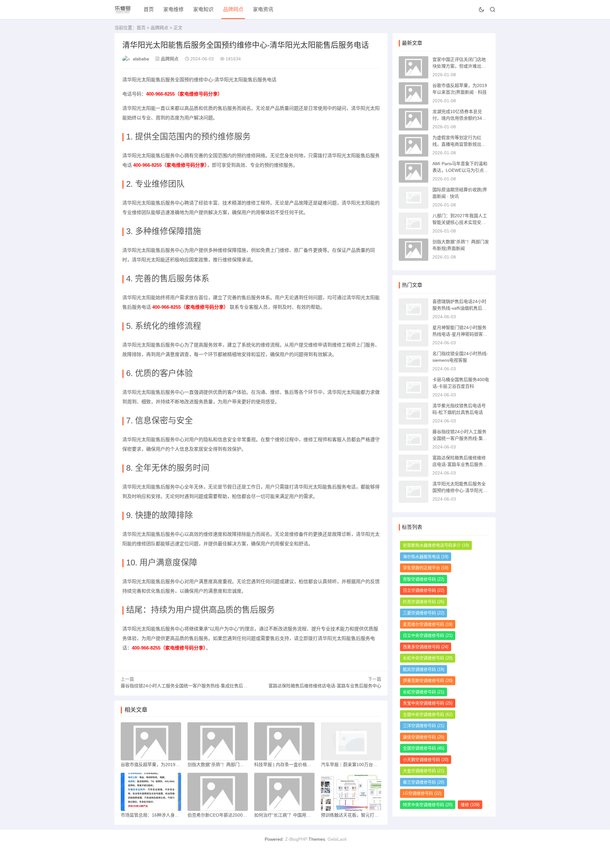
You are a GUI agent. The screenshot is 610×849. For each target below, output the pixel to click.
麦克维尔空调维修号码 (427, 624)
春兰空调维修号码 (423, 782)
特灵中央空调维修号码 (427, 804)
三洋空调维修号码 (423, 725)
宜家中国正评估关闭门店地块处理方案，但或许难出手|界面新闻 (459, 66)
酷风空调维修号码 (423, 669)
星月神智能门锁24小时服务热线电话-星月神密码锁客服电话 (459, 334)
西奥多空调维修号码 (425, 646)
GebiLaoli (337, 839)
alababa (141, 58)
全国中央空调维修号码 (427, 714)
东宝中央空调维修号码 (427, 703)
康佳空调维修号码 (423, 737)
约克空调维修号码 (423, 601)
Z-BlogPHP (296, 839)
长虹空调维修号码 (423, 692)
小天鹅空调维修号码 (425, 759)
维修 (470, 804)
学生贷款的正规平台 (425, 567)
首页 (149, 9)
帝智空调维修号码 (423, 579)
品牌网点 (233, 9)
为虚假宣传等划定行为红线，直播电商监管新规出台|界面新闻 (459, 144)
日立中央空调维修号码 (427, 635)
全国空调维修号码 (423, 748)
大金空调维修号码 (423, 770)
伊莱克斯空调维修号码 (427, 680)
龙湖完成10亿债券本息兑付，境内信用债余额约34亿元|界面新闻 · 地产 (459, 118)
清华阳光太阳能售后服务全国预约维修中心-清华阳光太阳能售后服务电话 (459, 490)
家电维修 (173, 9)
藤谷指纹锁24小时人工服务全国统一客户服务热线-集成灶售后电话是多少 (193, 685)
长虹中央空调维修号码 (427, 658)
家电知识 (203, 9)
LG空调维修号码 (422, 793)
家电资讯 (263, 9)
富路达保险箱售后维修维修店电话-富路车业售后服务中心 (324, 685)
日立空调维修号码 (423, 590)
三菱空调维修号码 (423, 612)
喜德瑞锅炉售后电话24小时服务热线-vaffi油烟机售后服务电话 (459, 308)
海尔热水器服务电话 (425, 556)
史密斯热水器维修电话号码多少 (436, 545)
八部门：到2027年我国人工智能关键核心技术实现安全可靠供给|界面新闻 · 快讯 (459, 222)
